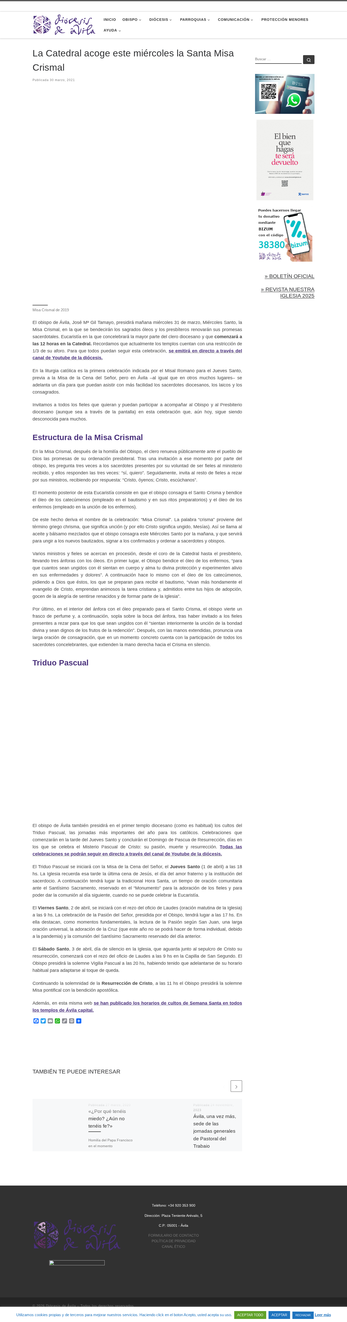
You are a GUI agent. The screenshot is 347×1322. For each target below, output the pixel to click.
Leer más (323, 1315)
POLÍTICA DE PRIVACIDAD (174, 1241)
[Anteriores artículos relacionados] (224, 1086)
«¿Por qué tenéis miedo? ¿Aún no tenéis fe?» (107, 1119)
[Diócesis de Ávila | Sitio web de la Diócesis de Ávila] (64, 24)
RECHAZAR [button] (303, 1315)
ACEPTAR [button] (279, 1315)
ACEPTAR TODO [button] (250, 1315)
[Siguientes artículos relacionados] (236, 1086)
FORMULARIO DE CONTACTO (173, 1235)
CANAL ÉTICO (173, 1247)
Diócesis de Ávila (61, 1306)
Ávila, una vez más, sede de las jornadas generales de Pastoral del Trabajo (214, 1131)
